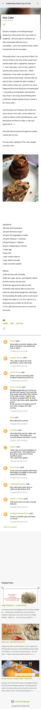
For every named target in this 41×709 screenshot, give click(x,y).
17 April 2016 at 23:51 (18, 381)
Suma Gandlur (15, 387)
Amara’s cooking (17, 499)
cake (12, 323)
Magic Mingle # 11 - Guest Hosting (14, 605)
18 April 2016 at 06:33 (18, 424)
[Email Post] (4, 321)
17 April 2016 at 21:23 (18, 366)
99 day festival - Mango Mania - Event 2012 (17, 678)
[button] (4, 24)
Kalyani (13, 447)
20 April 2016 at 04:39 (18, 507)
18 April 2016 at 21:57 (18, 461)
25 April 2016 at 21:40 (18, 522)
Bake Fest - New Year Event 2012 (13, 642)
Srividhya (13, 430)
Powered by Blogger (22, 702)
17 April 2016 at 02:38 (18, 351)
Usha (12, 417)
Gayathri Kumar (16, 358)
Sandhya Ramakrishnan (19, 513)
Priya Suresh (15, 467)
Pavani (12, 341)
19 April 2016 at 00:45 (18, 478)
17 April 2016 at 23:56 (18, 411)
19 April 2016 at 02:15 (18, 492)
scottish (19, 323)
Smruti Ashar (15, 372)
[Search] (38, 3)
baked (5, 323)
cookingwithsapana (18, 484)
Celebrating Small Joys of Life (18, 3)
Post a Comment (10, 527)
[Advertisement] (20, 555)
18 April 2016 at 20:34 (18, 440)
